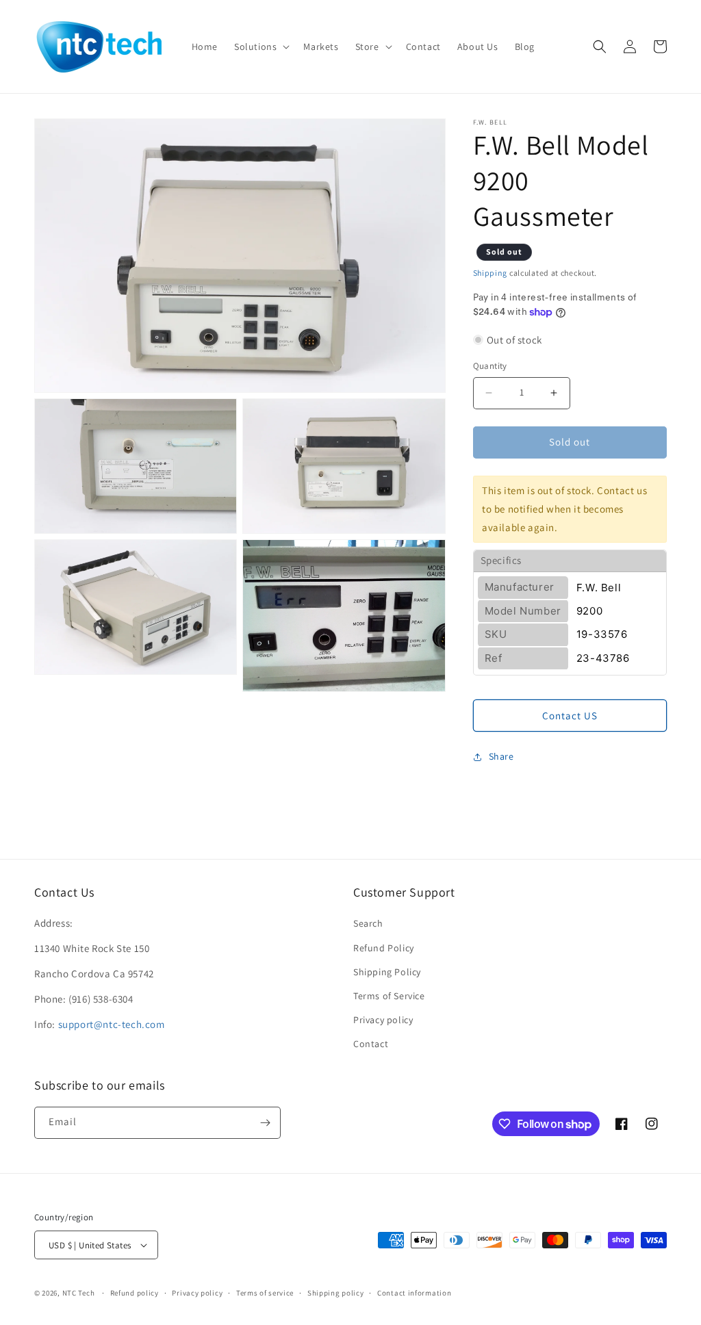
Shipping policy (335, 1293)
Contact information (414, 1293)
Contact (370, 1044)
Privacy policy (383, 1020)
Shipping (490, 273)
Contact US (570, 715)
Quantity (490, 366)
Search (368, 923)
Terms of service (265, 1293)
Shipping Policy (387, 972)
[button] (260, 46)
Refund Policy (383, 948)
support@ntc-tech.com (111, 1024)
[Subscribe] (265, 1123)
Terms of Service (389, 996)
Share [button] (501, 756)
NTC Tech (78, 1293)
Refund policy (134, 1293)
